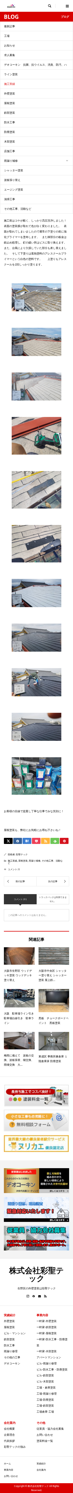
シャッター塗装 (13, 170)
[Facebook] (33, 1296)
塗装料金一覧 (45, 1441)
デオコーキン (12, 1363)
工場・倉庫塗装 (46, 1387)
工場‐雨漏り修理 (47, 1393)
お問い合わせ (45, 1435)
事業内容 (8, 1469)
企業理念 (9, 1435)
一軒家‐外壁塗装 (47, 1321)
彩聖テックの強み (15, 1447)
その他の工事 (12, 1357)
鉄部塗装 (9, 112)
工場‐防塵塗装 (45, 1399)
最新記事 (9, 26)
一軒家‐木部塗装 (47, 1351)
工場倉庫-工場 (45, 1411)
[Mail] (39, 1296)
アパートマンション (49, 1357)
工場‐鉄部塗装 (45, 1405)
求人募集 (9, 55)
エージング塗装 (13, 189)
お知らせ (9, 45)
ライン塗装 (11, 74)
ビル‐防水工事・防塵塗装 (52, 1369)
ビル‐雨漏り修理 (47, 1363)
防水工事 (9, 122)
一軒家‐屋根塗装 (47, 1333)
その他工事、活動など (17, 209)
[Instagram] (27, 1296)
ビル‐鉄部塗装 (45, 1375)
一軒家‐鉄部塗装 (47, 1327)
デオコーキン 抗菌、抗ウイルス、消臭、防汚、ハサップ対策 (35, 66)
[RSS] (45, 1296)
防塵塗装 (9, 132)
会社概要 (9, 1428)
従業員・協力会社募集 (50, 1428)
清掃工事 (9, 199)
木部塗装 (9, 141)
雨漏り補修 (11, 161)
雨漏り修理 (11, 1351)
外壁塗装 (9, 93)
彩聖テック (22, 854)
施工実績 (9, 84)
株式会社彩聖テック (36, 1274)
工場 (7, 36)
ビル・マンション (15, 1333)
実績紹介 (41, 1463)
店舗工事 (9, 151)
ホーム (7, 1463)
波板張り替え (12, 180)
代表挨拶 (9, 1441)
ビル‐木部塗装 (45, 1381)
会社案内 (41, 1469)
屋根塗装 (9, 103)
